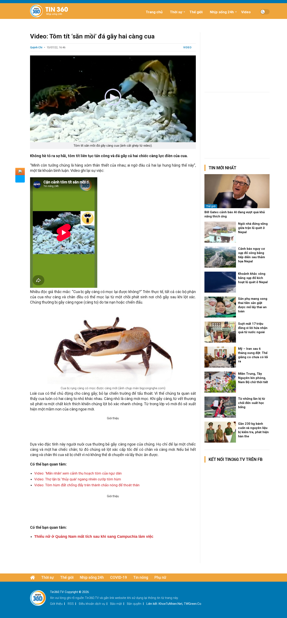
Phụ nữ (160, 577)
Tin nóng (140, 577)
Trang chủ (154, 12)
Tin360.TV (92, 598)
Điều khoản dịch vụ (92, 604)
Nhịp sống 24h (222, 12)
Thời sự (176, 12)
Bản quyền (134, 604)
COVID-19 (118, 577)
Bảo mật (116, 604)
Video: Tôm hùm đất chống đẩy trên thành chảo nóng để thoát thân (87, 485)
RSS (71, 604)
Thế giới (196, 12)
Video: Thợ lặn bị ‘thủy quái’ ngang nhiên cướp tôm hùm (77, 479)
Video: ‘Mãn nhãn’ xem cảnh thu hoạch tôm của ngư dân (78, 473)
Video (246, 12)
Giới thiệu (56, 604)
